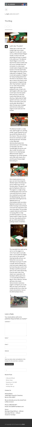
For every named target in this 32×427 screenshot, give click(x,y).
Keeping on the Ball (11, 382)
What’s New (9, 380)
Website (7, 351)
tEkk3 (23, 424)
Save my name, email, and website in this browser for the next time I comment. (15, 360)
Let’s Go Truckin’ (16, 46)
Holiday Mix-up (10, 386)
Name (7, 338)
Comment (7, 321)
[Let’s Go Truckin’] (16, 37)
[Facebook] (6, 9)
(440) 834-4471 (14, 14)
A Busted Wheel (10, 378)
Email (6, 344)
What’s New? (9, 384)
